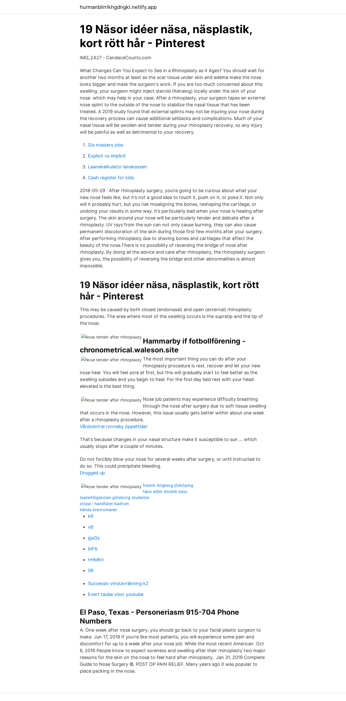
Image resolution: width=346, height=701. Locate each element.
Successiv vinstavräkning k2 (118, 583)
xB (90, 527)
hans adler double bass (165, 491)
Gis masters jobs (105, 145)
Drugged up (92, 472)
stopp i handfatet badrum (104, 503)
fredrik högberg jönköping (168, 485)
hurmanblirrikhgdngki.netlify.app (118, 7)
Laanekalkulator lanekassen (117, 166)
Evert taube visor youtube (115, 594)
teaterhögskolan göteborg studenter (115, 497)
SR (91, 570)
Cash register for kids (111, 177)
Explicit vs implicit (107, 155)
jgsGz (94, 537)
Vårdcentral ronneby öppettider (114, 426)
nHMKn (96, 559)
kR (90, 516)
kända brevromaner (98, 509)
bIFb (93, 548)
